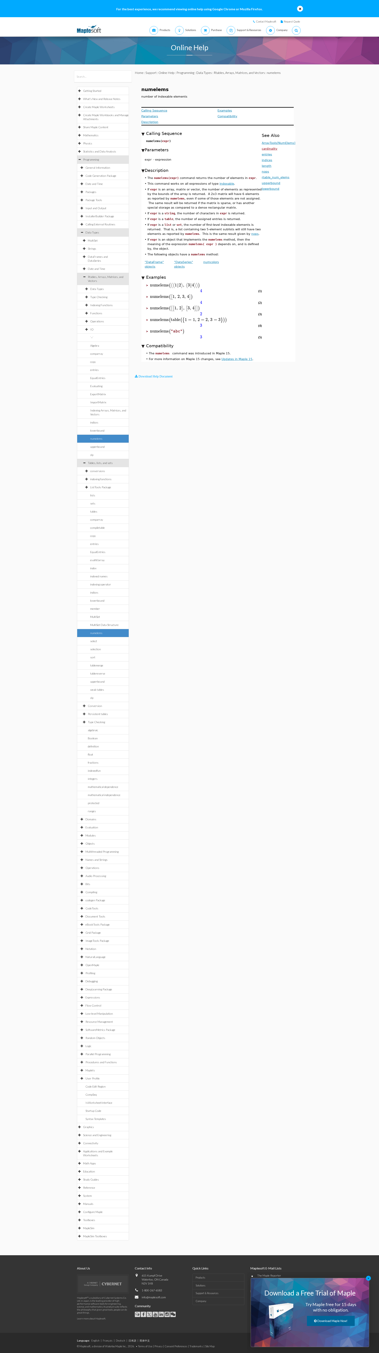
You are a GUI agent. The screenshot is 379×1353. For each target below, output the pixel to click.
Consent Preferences (176, 1346)
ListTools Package (100, 487)
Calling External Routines (100, 224)
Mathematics (91, 135)
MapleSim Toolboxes (95, 1236)
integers (93, 778)
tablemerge (96, 665)
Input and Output (95, 208)
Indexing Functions (101, 305)
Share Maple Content (95, 127)
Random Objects (95, 1038)
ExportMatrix (98, 394)
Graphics (88, 1127)
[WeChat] (173, 1314)
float (90, 754)
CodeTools (91, 908)
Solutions (200, 1285)
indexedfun (94, 770)
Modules (90, 835)
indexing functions (101, 479)
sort (92, 657)
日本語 (132, 1340)
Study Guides (91, 1179)
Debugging (91, 981)
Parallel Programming (98, 1054)
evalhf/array (97, 560)
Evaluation (91, 827)
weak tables (97, 689)
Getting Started (92, 90)
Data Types (92, 232)
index (93, 568)
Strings (92, 248)
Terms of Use (145, 1346)
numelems (96, 438)
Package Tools (93, 200)
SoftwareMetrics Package (100, 1029)
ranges (92, 811)
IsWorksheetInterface (98, 1102)
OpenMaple (92, 965)
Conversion (95, 706)
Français (108, 1340)
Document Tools (95, 916)
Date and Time (94, 183)
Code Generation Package (100, 175)
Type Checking (98, 297)
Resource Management (99, 1021)
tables (93, 511)
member (95, 608)
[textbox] (175, 285)
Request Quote (292, 21)
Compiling (91, 892)
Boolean (93, 738)
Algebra (94, 345)
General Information (97, 167)
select (93, 641)
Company (201, 1301)
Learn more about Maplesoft (91, 1318)
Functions (96, 313)
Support (151, 72)
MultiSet (93, 240)
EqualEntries (97, 378)
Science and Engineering (97, 1135)
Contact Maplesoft (266, 21)
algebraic (93, 730)
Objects (90, 843)
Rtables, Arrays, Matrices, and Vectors (239, 72)
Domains (90, 819)
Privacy (158, 1346)
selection (95, 649)
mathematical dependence (103, 786)
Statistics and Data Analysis (99, 151)
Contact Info (143, 1268)
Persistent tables (98, 714)
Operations (97, 321)
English (95, 1340)
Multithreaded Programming (102, 851)
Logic (88, 1046)
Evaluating (96, 386)
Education (89, 1171)
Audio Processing (95, 876)
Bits (87, 884)
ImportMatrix (98, 402)
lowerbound (97, 430)
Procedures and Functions (101, 1062)
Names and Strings (96, 859)
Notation (90, 948)
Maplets (90, 1070)
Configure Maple (93, 1212)
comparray (96, 353)
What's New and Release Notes (101, 99)
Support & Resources (207, 1293)
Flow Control (93, 1005)
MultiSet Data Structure (104, 625)
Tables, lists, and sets (100, 463)
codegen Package (95, 900)
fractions (93, 762)
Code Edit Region (95, 1086)
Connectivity (90, 1143)
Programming (91, 159)
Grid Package (93, 932)
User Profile (92, 1078)
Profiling (90, 973)
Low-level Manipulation (99, 1013)
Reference (89, 1187)
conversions (97, 471)
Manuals (88, 1203)
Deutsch (120, 1340)
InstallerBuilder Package (99, 216)
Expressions (92, 997)
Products (200, 1277)
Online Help (166, 72)
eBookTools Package (97, 924)
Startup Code (93, 1110)
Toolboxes (89, 1220)
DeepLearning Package (98, 989)
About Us (83, 1268)
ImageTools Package (97, 940)
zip (91, 454)
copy (93, 361)
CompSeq (91, 1094)
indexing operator (100, 584)
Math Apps (89, 1163)
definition (93, 746)
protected (93, 803)
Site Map (210, 1346)
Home (139, 72)
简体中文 (145, 1340)
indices (94, 422)
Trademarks (196, 1346)
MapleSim (88, 1228)
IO (92, 329)
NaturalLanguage (95, 957)
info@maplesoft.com (154, 1297)
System (87, 1195)
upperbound (97, 446)
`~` (91, 337)
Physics (87, 143)
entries (94, 370)
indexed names (99, 576)
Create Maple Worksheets (99, 107)
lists (92, 495)
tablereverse (97, 673)
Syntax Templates (95, 1119)
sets (92, 503)
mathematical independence (104, 795)
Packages (90, 192)
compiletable (97, 527)
